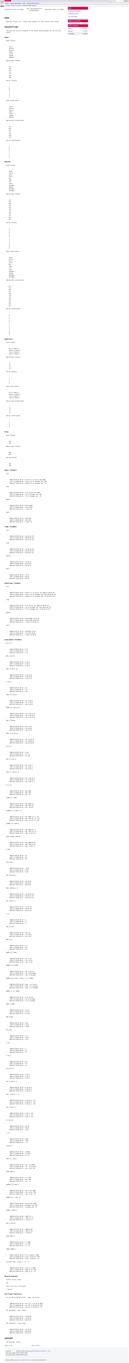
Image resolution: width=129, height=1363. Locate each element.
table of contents (74, 21)
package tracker (73, 13)
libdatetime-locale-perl (16, 5)
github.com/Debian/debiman (23, 1360)
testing (70, 31)
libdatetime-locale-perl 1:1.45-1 (42, 1351)
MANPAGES (8, 0)
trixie (69, 28)
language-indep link (74, 11)
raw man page (72, 16)
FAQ (24, 3)
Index (7, 3)
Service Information (33, 3)
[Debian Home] (2, 3)
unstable (8, 5)
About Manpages (15, 3)
